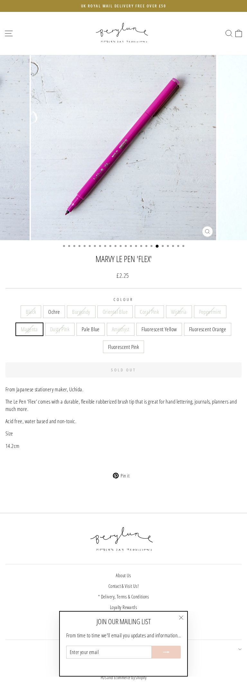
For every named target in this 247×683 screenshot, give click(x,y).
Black (31, 311)
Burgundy (81, 311)
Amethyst (120, 329)
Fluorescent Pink (123, 347)
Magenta (29, 329)
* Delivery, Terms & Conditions (123, 596)
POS (103, 677)
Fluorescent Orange (207, 329)
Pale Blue (91, 329)
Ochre (54, 311)
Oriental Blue (115, 311)
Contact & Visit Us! (123, 586)
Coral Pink (149, 311)
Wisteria (179, 311)
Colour (123, 299)
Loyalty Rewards (123, 607)
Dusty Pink (59, 329)
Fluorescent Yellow (159, 329)
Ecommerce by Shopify (130, 677)
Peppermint (210, 311)
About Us (123, 575)
